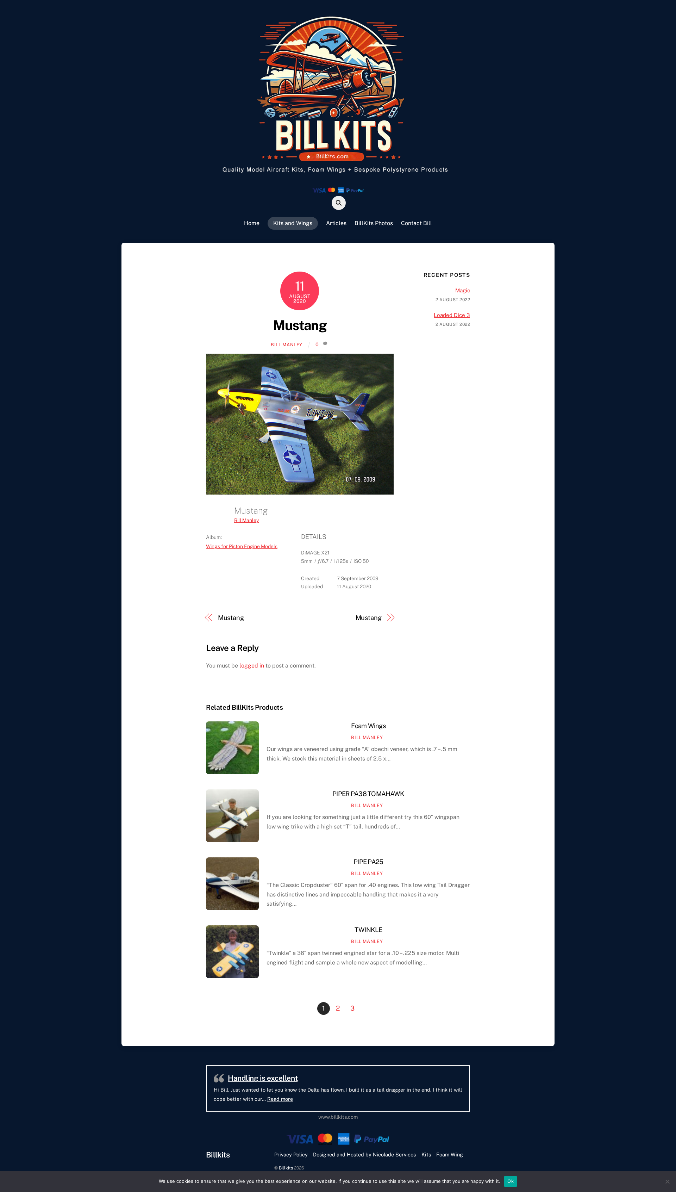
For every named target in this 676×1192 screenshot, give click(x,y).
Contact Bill (416, 223)
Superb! (241, 1078)
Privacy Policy (291, 1154)
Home (251, 223)
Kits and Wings (292, 223)
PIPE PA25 (368, 861)
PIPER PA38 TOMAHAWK (368, 793)
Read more (367, 1099)
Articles (336, 223)
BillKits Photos (374, 223)
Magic (462, 290)
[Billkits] (338, 174)
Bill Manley (286, 344)
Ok (510, 1181)
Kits (426, 1154)
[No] (667, 1181)
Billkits (286, 1168)
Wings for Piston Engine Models (241, 546)
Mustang (299, 325)
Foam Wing (449, 1154)
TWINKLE (368, 929)
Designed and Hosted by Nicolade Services (364, 1154)
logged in (251, 665)
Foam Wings (368, 726)
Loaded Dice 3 (452, 315)
